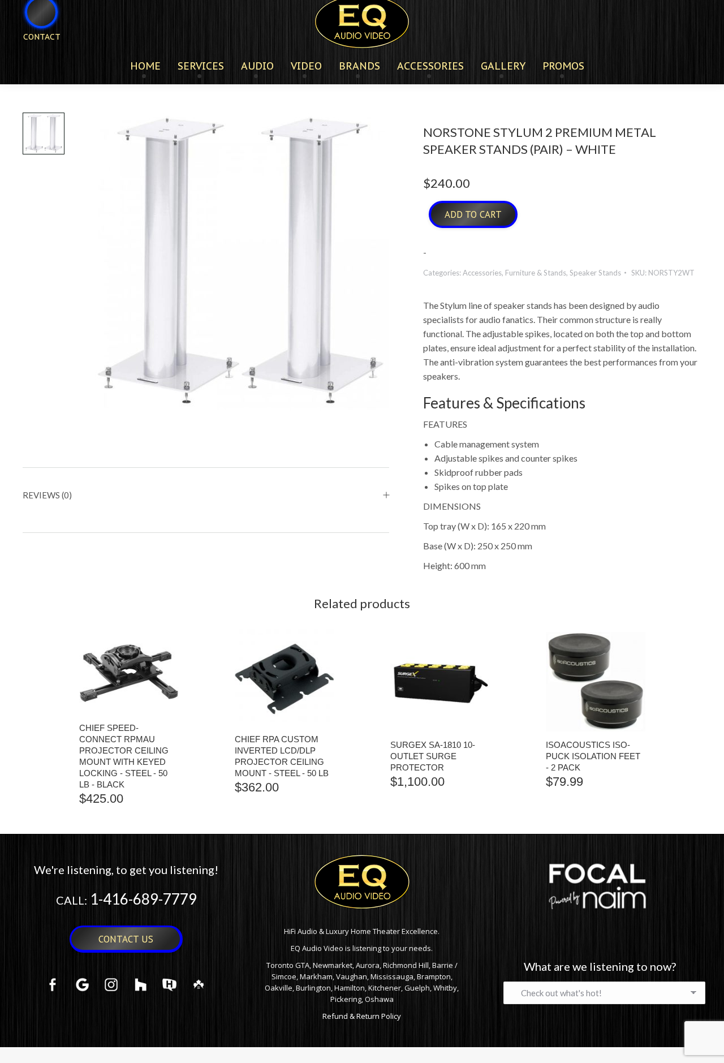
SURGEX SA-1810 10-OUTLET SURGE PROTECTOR (432, 756)
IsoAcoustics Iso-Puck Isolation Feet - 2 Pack (593, 756)
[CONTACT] (34, 55)
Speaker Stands (595, 272)
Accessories (482, 272)
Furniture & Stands (535, 272)
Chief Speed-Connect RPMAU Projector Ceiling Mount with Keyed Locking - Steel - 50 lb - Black (124, 756)
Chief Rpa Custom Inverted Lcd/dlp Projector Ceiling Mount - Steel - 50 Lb (282, 756)
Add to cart (473, 214)
